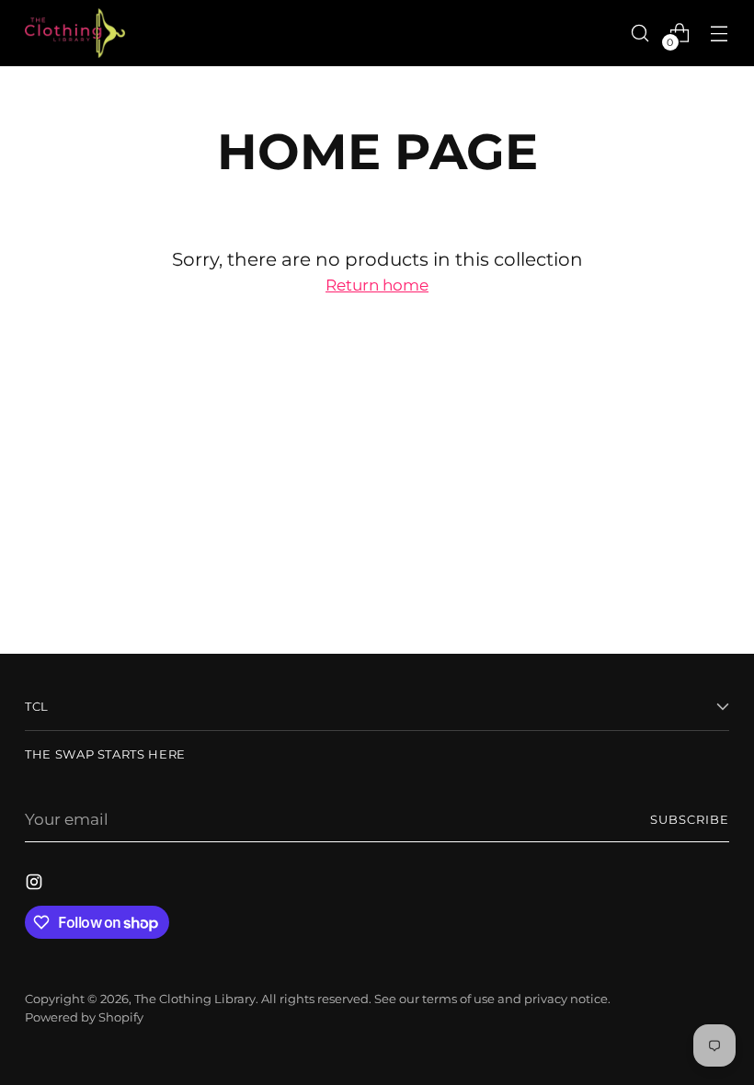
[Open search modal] (640, 32)
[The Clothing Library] (75, 33)
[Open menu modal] (719, 32)
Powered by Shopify (84, 1017)
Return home (377, 285)
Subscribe (689, 820)
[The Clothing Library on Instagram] (36, 885)
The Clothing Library (195, 999)
